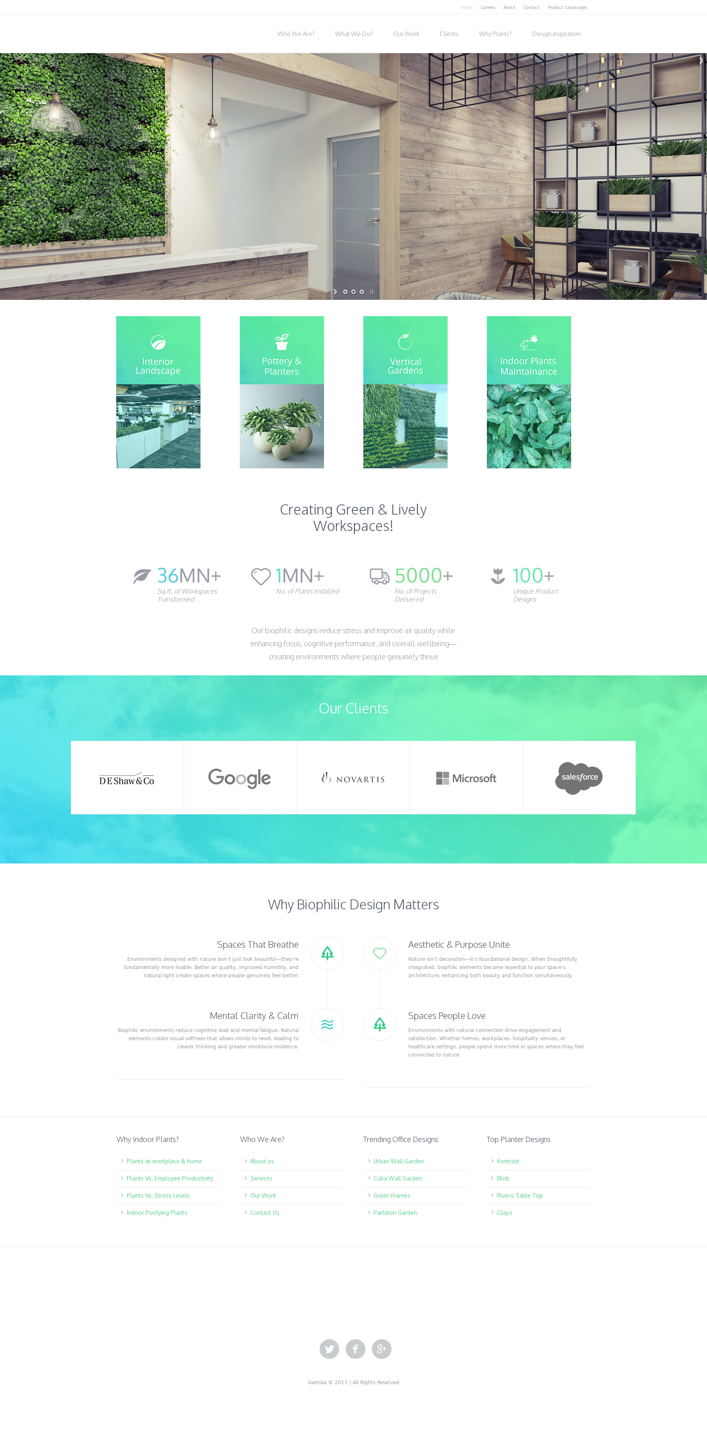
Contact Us (264, 1212)
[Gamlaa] (157, 31)
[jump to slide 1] (345, 292)
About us (262, 1161)
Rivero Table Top (520, 1195)
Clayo (504, 1212)
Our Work (263, 1195)
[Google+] (382, 1349)
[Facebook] (355, 1349)
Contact (532, 7)
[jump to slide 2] (353, 292)
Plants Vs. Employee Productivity (170, 1178)
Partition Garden (395, 1212)
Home (467, 7)
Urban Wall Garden (399, 1161)
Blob (503, 1178)
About (509, 7)
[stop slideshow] (371, 292)
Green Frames (392, 1195)
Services (261, 1178)
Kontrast (508, 1161)
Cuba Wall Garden (398, 1178)
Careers (488, 7)
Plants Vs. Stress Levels (158, 1195)
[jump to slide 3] (362, 292)
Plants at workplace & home (164, 1161)
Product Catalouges (567, 7)
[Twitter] (329, 1349)
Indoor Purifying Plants (157, 1212)
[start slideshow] (336, 292)
